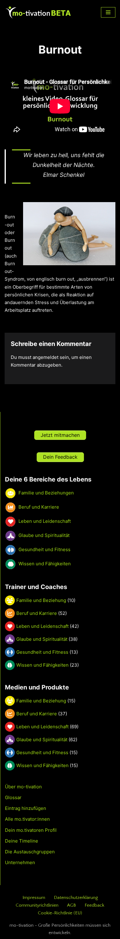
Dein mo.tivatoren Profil (31, 830)
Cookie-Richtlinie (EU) (60, 913)
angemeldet (45, 357)
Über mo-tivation (23, 787)
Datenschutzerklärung (76, 897)
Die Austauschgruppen (30, 852)
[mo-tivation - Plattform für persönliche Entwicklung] (38, 12)
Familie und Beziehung (41, 600)
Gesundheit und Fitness (42, 652)
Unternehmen (20, 862)
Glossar (13, 797)
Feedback (94, 905)
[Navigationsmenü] (108, 12)
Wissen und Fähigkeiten (42, 665)
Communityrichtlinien (37, 905)
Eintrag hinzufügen (25, 808)
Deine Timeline (21, 841)
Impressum (33, 897)
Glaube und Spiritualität (41, 639)
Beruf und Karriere (36, 613)
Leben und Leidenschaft (42, 626)
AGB (71, 905)
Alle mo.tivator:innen (27, 819)
